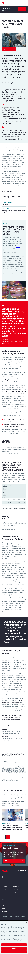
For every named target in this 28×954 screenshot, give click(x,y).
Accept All (14, 951)
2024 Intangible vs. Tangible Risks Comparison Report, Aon (13, 753)
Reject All (14, 948)
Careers (4, 889)
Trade (3, 903)
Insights (15, 892)
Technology (5, 906)
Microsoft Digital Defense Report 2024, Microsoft (11, 751)
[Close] (26, 922)
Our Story (4, 886)
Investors (4, 892)
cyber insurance (14, 702)
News (3, 895)
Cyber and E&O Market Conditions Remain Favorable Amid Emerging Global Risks (12, 827)
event (18, 247)
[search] (22, 3)
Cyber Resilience (6, 8)
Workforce (4, 911)
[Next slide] (8, 837)
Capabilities (16, 886)
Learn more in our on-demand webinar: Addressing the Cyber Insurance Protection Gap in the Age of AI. (13, 717)
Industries (15, 889)
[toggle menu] (25, 3)
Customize (14, 944)
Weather (4, 908)
